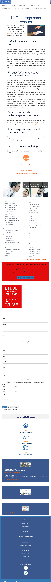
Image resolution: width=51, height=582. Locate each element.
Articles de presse (25, 526)
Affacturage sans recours (11, 218)
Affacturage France (9, 214)
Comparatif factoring (25, 542)
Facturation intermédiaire (35, 245)
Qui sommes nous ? (25, 528)
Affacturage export (9, 211)
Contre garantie (9, 251)
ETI (30, 237)
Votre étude (5, 373)
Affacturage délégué (10, 207)
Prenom (4, 313)
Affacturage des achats (10, 209)
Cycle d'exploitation (33, 212)
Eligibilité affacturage (9, 512)
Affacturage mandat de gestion (12, 201)
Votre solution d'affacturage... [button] (18, 5)
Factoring (31, 243)
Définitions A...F (25, 553)
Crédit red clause (33, 208)
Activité (4, 350)
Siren (4, 367)
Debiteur (31, 218)
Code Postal (5, 361)
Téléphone (5, 324)
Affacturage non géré (10, 216)
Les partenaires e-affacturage (10, 497)
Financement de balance (35, 251)
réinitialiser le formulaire (13, 407)
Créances (7, 255)
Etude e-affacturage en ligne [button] (25, 277)
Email (4, 335)
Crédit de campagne (34, 202)
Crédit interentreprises (34, 206)
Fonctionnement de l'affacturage (26, 164)
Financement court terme (35, 249)
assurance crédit (14, 137)
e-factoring (31, 232)
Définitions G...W (25, 556)
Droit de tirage (32, 227)
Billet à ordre (8, 232)
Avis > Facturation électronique (11, 479)
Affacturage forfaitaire (10, 213)
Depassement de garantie (35, 225)
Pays (4, 356)
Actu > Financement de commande (12, 472)
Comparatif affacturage (25, 540)
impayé (35, 124)
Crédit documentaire (34, 204)
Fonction (5, 329)
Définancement (32, 224)
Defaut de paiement (33, 222)
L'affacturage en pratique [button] (39, 8)
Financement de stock (34, 253)
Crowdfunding (32, 210)
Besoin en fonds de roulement (12, 230)
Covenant (7, 253)
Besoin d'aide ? (6, 8)
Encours (31, 234)
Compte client (8, 247)
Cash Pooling (8, 236)
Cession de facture (9, 240)
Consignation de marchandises (12, 249)
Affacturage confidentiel (10, 203)
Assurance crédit (9, 226)
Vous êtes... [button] (5, 5)
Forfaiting (31, 255)
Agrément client (9, 224)
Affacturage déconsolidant (11, 205)
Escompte (31, 235)
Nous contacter (25, 531)
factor (9, 33)
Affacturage (8, 200)
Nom (4, 318)
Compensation (8, 246)
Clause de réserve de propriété (12, 242)
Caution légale (8, 238)
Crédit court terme (33, 201)
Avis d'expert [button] (15, 8)
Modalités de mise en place (25, 545)
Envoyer (4, 407)
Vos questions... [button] (26, 8)
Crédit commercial (33, 199)
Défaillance (32, 220)
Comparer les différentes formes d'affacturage (26, 173)
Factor (30, 242)
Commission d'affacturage (11, 244)
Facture (31, 247)
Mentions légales (25, 523)
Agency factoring (9, 222)
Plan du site (25, 559)
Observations (5, 399)
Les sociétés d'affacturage (26, 170)
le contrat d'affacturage (26, 167)
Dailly (30, 216)
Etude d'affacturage (34, 5)
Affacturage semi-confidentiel (12, 220)
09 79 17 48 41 (33, 581)
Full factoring (32, 256)
